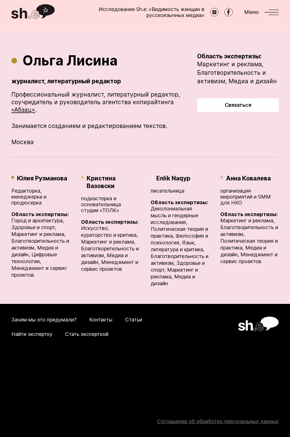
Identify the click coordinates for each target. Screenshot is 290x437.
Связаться (238, 105)
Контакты (100, 320)
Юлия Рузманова (42, 178)
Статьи (133, 320)
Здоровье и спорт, (33, 227)
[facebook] (228, 12)
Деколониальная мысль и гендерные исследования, (174, 215)
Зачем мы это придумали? (43, 320)
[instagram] (214, 12)
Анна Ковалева (248, 178)
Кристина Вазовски (101, 182)
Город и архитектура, (37, 220)
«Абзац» (23, 109)
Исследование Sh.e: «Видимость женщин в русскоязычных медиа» (151, 12)
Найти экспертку (31, 334)
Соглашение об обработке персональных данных (218, 421)
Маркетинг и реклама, (230, 64)
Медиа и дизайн (253, 81)
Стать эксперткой (86, 334)
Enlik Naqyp (173, 178)
